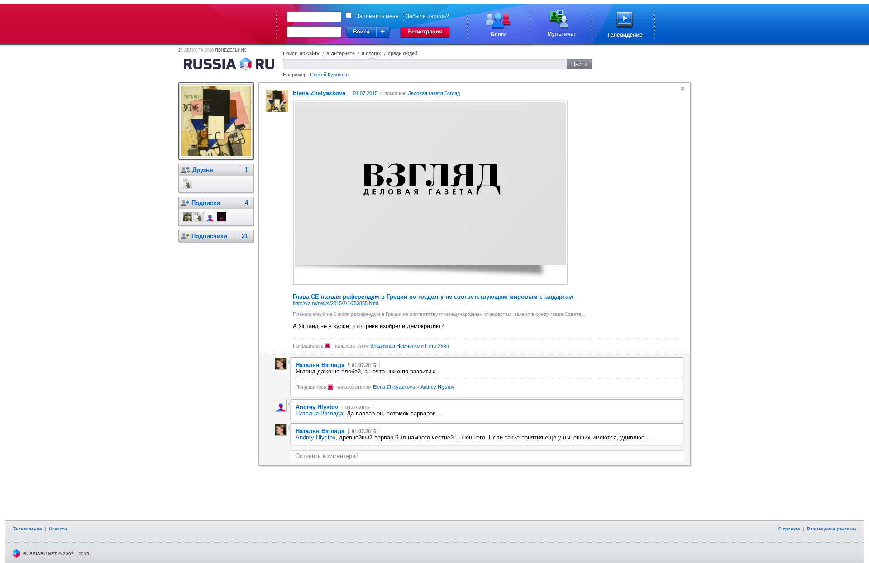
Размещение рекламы (831, 528)
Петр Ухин (437, 345)
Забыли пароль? (427, 16)
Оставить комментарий (326, 456)
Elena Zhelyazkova (394, 387)
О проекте (789, 528)
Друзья (202, 170)
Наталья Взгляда (319, 413)
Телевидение (27, 528)
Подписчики (209, 236)
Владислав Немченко (395, 345)
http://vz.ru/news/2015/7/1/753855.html (335, 303)
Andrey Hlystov (437, 387)
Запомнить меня (377, 16)
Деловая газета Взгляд (434, 93)
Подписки (205, 203)
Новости (58, 528)
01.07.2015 (365, 93)
